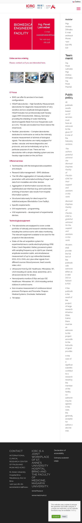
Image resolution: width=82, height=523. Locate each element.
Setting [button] (73, 510)
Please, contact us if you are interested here (27, 63)
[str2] (32, 77)
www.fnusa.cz (37, 491)
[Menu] (77, 8)
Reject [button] (64, 516)
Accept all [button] (56, 516)
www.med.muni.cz (39, 495)
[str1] (16, 77)
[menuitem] (76, 1)
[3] (47, 77)
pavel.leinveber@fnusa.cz (47, 35)
